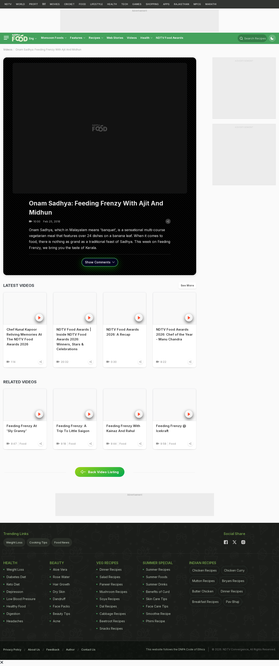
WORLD (20, 4)
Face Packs (61, 606)
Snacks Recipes (111, 628)
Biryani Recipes (233, 581)
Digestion (13, 614)
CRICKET (69, 4)
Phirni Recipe (155, 621)
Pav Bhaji (232, 602)
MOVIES (55, 4)
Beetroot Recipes (112, 621)
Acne (56, 621)
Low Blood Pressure (21, 599)
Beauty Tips (61, 614)
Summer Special (158, 563)
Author (70, 649)
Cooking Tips (38, 542)
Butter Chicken (202, 591)
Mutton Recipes (203, 581)
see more (187, 285)
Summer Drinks (156, 584)
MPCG (197, 4)
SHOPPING (152, 4)
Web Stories (115, 37)
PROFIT (33, 4)
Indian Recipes (202, 563)
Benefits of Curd (158, 592)
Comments (98, 262)
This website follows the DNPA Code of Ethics (175, 649)
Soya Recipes (110, 599)
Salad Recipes (110, 577)
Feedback (53, 649)
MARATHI (210, 4)
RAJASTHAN (181, 4)
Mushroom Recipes (113, 592)
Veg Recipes (107, 563)
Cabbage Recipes (113, 614)
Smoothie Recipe (158, 614)
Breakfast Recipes (205, 602)
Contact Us (88, 649)
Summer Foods (156, 577)
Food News (61, 542)
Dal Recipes (108, 606)
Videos (132, 37)
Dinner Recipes (111, 569)
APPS (166, 4)
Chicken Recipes (204, 570)
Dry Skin (59, 592)
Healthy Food (16, 606)
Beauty (57, 563)
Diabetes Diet (16, 577)
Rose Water (61, 577)
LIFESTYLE (96, 4)
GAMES (136, 4)
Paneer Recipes (111, 584)
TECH (124, 4)
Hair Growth (61, 584)
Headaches (15, 621)
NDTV (8, 4)
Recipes (95, 37)
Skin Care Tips (156, 599)
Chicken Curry (234, 570)
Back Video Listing (103, 472)
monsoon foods (52, 37)
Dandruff (59, 599)
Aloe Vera (60, 569)
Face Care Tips (157, 606)
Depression (15, 592)
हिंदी (44, 4)
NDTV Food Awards (169, 37)
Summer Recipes (158, 569)
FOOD (82, 4)
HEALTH (112, 4)
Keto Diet (13, 584)
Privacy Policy (12, 649)
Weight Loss (14, 542)
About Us (34, 649)
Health (145, 37)
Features (76, 37)
